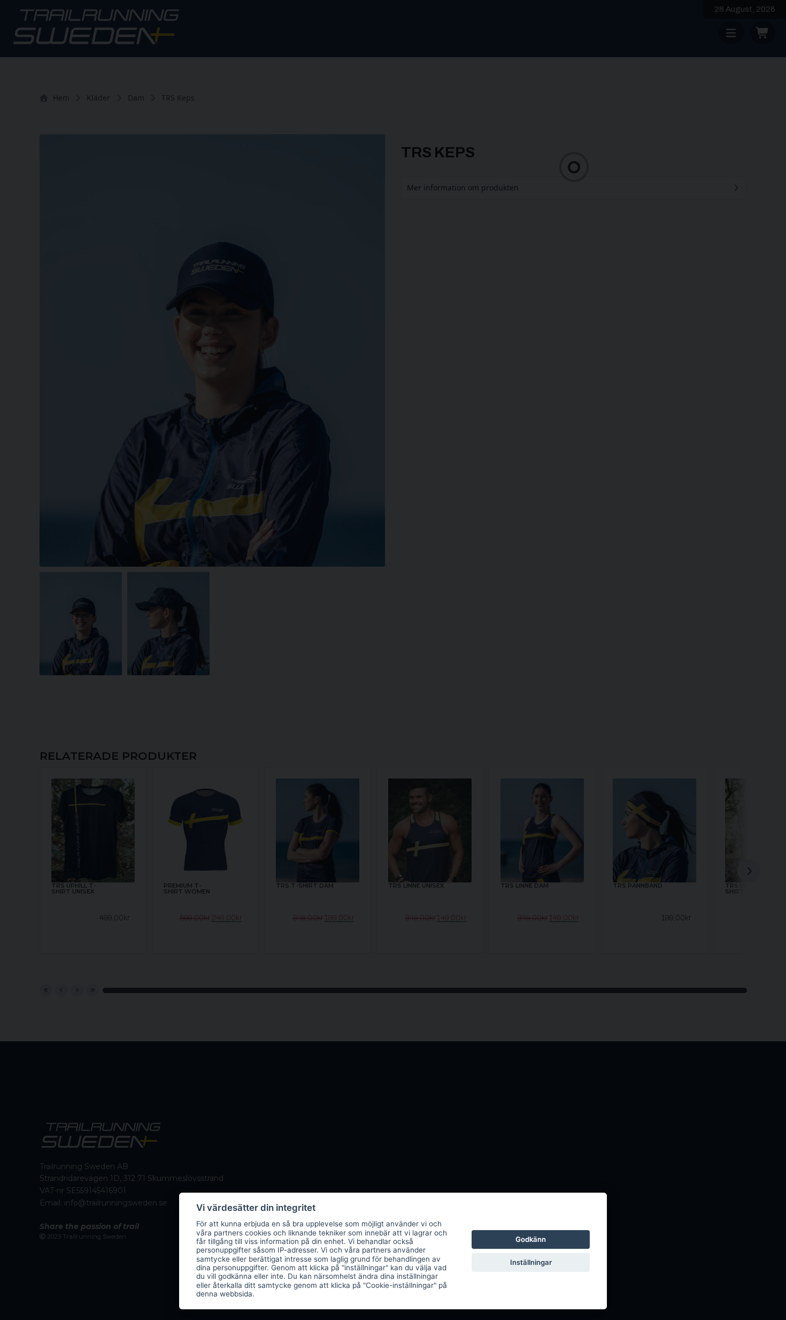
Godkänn (530, 1239)
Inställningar (531, 1262)
